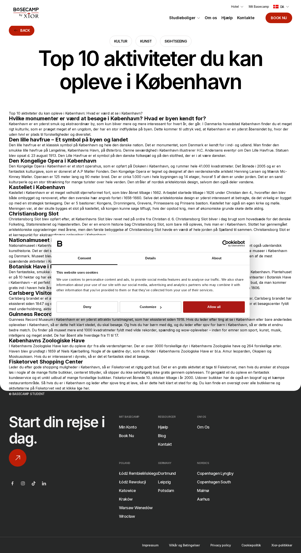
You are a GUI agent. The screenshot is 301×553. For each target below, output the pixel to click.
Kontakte (246, 17)
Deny (87, 307)
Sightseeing (176, 41)
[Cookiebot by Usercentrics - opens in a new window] (225, 243)
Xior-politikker (281, 545)
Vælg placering (107, 445)
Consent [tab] (84, 258)
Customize (148, 307)
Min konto (128, 427)
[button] (281, 6)
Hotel (235, 6)
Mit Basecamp (259, 6)
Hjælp (227, 17)
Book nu (279, 18)
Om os (211, 17)
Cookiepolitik (251, 545)
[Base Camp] (26, 12)
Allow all (214, 307)
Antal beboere (107, 489)
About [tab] (216, 258)
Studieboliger (182, 17)
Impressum (150, 545)
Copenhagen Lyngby (215, 473)
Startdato (102, 467)
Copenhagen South (214, 482)
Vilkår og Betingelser (184, 545)
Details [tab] (150, 258)
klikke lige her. (78, 388)
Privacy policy (220, 545)
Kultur (120, 41)
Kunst (146, 41)
